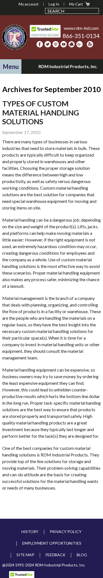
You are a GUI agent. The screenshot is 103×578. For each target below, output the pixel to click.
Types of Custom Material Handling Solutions (40, 112)
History (29, 531)
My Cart (76, 4)
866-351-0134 (81, 35)
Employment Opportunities (51, 543)
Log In (54, 4)
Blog (82, 554)
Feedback (55, 554)
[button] (10, 66)
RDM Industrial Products (14, 37)
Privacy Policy (66, 531)
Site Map (25, 554)
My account (29, 4)
